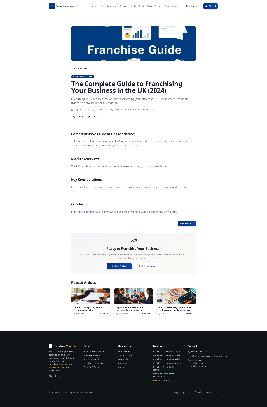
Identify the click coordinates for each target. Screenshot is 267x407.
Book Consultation (147, 266)
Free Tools (123, 359)
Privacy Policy (178, 392)
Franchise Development (95, 351)
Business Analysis (92, 355)
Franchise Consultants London (167, 363)
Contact (175, 6)
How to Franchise (108, 6)
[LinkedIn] (50, 375)
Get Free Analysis (119, 266)
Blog (167, 6)
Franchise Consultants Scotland (167, 355)
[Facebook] (55, 375)
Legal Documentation (94, 363)
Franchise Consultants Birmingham (163, 375)
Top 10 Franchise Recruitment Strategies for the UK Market (129, 309)
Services (123, 6)
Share (80, 116)
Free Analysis (192, 6)
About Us (122, 363)
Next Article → (187, 223)
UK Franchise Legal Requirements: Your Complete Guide (89, 309)
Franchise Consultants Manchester (163, 368)
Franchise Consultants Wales (166, 359)
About (94, 6)
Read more (104, 314)
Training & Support (93, 367)
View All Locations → (162, 380)
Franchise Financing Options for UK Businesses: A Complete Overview (175, 309)
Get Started (210, 6)
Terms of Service (195, 392)
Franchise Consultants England (167, 351)
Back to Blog (83, 68)
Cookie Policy (212, 392)
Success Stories (154, 6)
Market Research (91, 359)
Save (95, 116)
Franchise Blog (125, 351)
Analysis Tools (137, 6)
